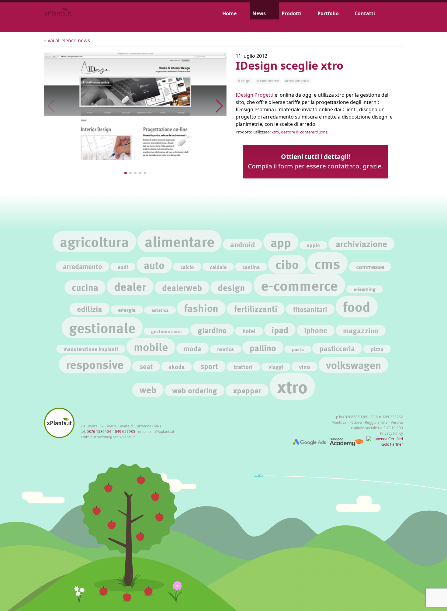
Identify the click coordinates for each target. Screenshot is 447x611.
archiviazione (361, 243)
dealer (130, 286)
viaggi (276, 367)
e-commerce (299, 285)
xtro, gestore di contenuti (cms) (300, 132)
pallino (263, 347)
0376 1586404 (99, 431)
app (281, 242)
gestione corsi (166, 331)
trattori (243, 366)
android (242, 244)
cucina (85, 287)
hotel (249, 331)
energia (127, 310)
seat (146, 366)
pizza (377, 349)
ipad (280, 329)
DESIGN (244, 80)
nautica (225, 349)
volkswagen (353, 365)
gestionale (102, 327)
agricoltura (94, 241)
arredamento (82, 266)
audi (123, 267)
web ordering (194, 390)
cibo (287, 264)
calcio (187, 267)
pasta (298, 349)
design (231, 287)
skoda (176, 366)
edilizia (89, 309)
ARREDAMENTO (297, 80)
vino (304, 366)
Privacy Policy (391, 433)
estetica (159, 309)
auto (154, 265)
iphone (315, 330)
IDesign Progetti (254, 94)
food (356, 306)
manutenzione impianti (91, 349)
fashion (201, 308)
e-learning (365, 288)
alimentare (179, 241)
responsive (95, 364)
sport (209, 366)
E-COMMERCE (268, 80)
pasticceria (337, 348)
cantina (251, 267)
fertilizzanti (255, 308)
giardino (212, 330)
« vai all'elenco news (67, 40)
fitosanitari (310, 309)
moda (192, 348)
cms (327, 263)
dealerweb (182, 287)
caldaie (218, 267)
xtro (292, 386)
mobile (151, 346)
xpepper (247, 390)
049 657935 (125, 431)
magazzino (360, 330)
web (148, 390)
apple (313, 245)
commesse (370, 266)
